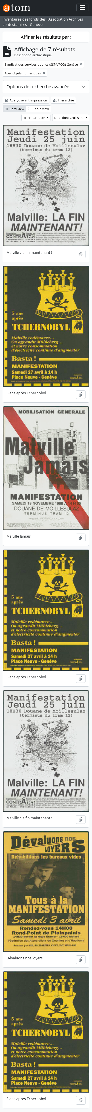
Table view (40, 109)
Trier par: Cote (34, 118)
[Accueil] (18, 8)
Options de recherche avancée (37, 87)
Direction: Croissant (69, 118)
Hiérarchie (65, 100)
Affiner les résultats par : (46, 37)
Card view (16, 109)
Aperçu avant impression (28, 100)
